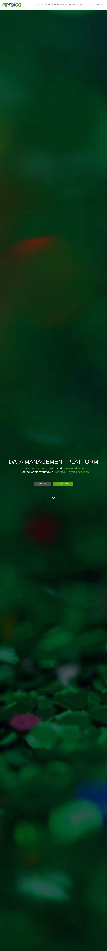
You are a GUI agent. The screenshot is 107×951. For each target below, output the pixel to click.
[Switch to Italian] (101, 5)
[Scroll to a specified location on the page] (42, 484)
